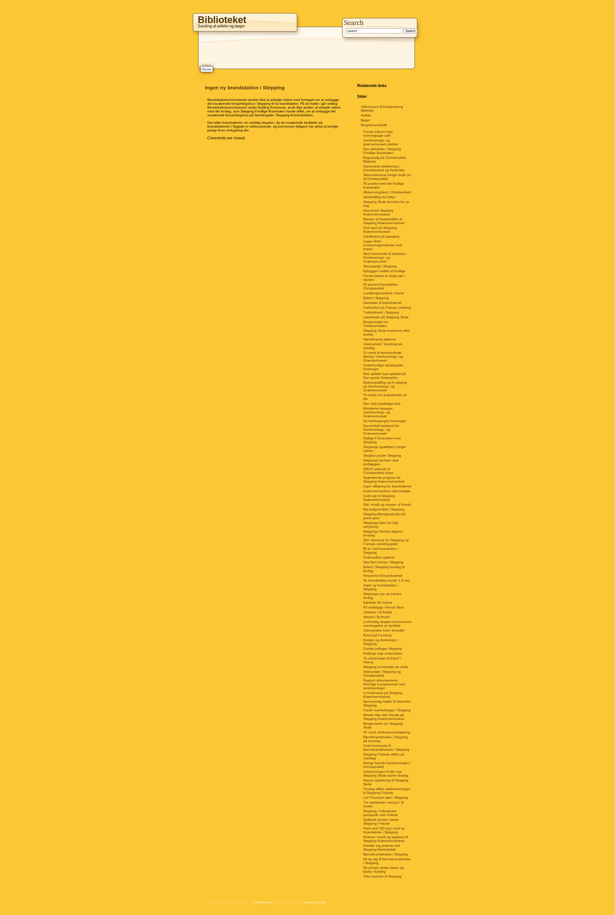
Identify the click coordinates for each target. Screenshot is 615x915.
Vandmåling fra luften (379, 197)
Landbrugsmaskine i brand (383, 293)
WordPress (262, 902)
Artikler (366, 115)
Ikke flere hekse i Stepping (383, 562)
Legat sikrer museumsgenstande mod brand (382, 245)
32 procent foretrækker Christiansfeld (380, 286)
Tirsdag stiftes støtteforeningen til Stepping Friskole (386, 791)
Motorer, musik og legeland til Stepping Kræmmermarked (385, 839)
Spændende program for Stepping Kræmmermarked (383, 479)
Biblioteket (222, 19)
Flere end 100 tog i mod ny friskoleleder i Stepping (383, 830)
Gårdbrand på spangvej (381, 236)
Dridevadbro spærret (379, 557)
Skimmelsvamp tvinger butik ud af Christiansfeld (387, 177)
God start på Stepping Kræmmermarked (380, 229)
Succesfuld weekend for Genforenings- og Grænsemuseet (381, 429)
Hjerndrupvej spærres (379, 339)
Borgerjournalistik (374, 125)
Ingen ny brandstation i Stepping (245, 87)
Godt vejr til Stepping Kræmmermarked (379, 498)
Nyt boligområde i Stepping (383, 509)
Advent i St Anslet (376, 617)
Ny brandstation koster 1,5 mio (386, 580)
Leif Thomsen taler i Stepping (385, 797)
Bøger (365, 120)
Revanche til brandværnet (382, 575)
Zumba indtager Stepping (382, 649)
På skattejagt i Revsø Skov (383, 607)
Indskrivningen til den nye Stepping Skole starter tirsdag (385, 773)
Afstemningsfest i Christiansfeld (387, 192)
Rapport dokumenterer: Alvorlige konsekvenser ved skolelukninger (384, 684)
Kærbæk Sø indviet (377, 602)
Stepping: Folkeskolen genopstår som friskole (380, 813)
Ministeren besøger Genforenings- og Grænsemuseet (378, 412)
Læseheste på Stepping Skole (386, 317)
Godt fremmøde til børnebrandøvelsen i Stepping (386, 747)
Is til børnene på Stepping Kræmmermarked (382, 695)
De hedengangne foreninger (384, 421)
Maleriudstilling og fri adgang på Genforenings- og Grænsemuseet (385, 386)
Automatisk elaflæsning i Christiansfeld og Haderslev (384, 168)
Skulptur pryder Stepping (382, 455)
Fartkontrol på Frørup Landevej (387, 307)
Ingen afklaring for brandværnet (387, 486)
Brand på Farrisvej (377, 635)
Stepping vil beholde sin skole (385, 667)
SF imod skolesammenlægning (386, 732)
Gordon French (314, 902)
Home (206, 69)
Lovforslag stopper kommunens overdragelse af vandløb (387, 623)
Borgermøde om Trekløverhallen (375, 324)
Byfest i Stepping (376, 298)
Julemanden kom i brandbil (383, 630)
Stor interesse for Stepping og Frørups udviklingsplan (386, 542)
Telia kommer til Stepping (382, 876)
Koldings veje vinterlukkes (382, 653)
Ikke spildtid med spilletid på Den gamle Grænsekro (384, 376)
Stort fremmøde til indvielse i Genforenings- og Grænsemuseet (384, 257)
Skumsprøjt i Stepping (380, 266)
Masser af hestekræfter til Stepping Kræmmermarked (383, 221)
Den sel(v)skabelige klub (381, 403)
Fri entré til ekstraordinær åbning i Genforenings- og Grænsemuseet (383, 356)
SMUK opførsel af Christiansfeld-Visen (378, 471)
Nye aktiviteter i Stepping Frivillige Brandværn (382, 151)
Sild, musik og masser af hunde (387, 504)
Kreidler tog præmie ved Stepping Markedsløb (381, 847)
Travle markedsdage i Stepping (387, 710)
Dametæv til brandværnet (382, 303)
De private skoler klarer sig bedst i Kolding (383, 869)
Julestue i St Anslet (377, 612)
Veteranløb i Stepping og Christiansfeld (382, 673)
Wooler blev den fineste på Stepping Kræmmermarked (383, 717)
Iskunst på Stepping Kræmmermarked (378, 212)
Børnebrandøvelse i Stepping (385, 854)
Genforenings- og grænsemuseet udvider (380, 142)
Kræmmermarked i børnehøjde (386, 491)
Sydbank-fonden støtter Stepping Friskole (381, 821)
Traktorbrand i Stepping (381, 312)
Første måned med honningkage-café (378, 133)
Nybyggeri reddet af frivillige (384, 271)
